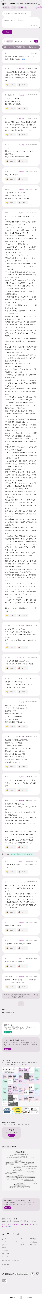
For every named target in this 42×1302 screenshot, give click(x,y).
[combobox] (34, 25)
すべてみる (34, 53)
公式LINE (7, 1049)
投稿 (7, 32)
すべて (9, 41)
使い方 (5, 994)
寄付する (7, 1207)
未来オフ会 (5, 1256)
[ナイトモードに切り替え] (25, 7)
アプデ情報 (5, 1250)
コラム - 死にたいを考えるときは (21, 854)
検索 (36, 41)
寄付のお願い (33, 1244)
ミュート (13, 7)
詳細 (23, 59)
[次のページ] (21, 1003)
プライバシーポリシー (13, 1260)
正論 (19, 7)
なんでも (5, 7)
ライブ (15, 1242)
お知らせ (4, 1244)
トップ (4, 1242)
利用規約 (4, 1260)
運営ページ (8, 1032)
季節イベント (5, 1253)
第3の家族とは (33, 1242)
